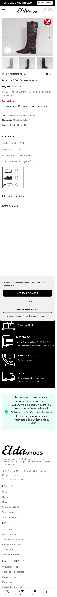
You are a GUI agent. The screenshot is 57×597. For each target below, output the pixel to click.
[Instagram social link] (50, 10)
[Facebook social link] (45, 10)
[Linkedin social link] (21, 125)
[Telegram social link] (25, 125)
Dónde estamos (9, 534)
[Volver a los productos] (47, 74)
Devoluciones (44, 3)
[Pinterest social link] (18, 125)
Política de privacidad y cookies (34, 316)
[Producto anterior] (44, 74)
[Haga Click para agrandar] (7, 50)
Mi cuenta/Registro (11, 567)
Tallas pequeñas (9, 517)
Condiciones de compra (13, 572)
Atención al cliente (10, 555)
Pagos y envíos (9, 577)
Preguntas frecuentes (12, 544)
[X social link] (14, 125)
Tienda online (8, 549)
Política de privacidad (12, 587)
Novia (4, 502)
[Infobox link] (17, 324)
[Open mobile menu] (4, 10)
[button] (5, 37)
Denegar (27, 301)
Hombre (6, 497)
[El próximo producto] (51, 74)
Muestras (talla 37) (19, 74)
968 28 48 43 (12, 475)
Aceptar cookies (27, 293)
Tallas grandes (9, 512)
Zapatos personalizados (13, 539)
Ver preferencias (27, 309)
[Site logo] (27, 10)
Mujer (4, 492)
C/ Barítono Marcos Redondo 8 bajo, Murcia (25, 471)
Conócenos (7, 529)
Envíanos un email (14, 479)
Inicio (4, 74)
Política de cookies (13, 316)
